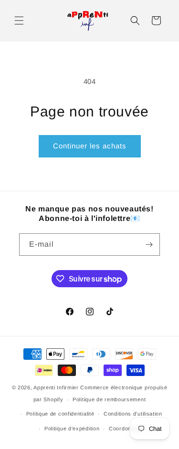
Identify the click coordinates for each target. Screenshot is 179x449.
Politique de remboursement (109, 399)
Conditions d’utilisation (133, 414)
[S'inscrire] (148, 244)
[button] (19, 20)
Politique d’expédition (71, 428)
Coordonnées (126, 428)
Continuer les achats (89, 146)
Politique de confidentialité (60, 414)
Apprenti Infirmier (56, 387)
